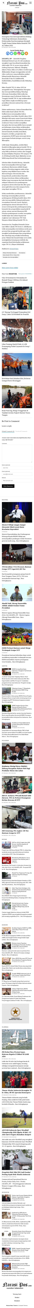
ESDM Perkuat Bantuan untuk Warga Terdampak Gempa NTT (16, 649)
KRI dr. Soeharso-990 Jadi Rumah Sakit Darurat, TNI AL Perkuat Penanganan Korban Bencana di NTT (16, 797)
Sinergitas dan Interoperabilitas (10, 257)
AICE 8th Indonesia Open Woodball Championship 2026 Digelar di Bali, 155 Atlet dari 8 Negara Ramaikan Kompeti (16, 1132)
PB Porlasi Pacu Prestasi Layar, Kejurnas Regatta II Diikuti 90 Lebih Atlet (15, 1054)
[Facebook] (7, 53)
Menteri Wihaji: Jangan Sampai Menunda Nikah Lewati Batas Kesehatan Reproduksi (13, 527)
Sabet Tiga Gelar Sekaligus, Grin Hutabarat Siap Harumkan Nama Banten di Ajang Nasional (21, 889)
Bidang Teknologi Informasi (9, 252)
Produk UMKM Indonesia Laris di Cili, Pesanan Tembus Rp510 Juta (21, 974)
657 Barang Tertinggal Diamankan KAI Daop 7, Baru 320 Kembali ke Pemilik (16, 313)
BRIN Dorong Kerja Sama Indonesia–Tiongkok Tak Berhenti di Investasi (21, 670)
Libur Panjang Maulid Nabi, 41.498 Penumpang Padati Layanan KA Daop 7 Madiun (16, 346)
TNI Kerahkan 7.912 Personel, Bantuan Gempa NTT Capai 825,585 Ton (16, 568)
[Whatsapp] (15, 53)
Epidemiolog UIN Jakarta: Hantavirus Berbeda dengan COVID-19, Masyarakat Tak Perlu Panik (21, 1215)
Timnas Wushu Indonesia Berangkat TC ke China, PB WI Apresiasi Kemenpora (17, 1091)
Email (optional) (6, 471)
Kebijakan (17, 1301)
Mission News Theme (11, 1305)
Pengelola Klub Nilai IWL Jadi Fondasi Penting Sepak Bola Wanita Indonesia (16, 1173)
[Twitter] (11, 53)
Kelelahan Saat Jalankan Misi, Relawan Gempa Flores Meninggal (16, 379)
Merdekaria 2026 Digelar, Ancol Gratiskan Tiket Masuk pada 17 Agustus (21, 859)
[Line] (22, 53)
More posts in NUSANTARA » (25, 273)
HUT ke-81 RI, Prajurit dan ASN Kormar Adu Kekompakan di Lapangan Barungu (21, 844)
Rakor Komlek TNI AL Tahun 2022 (11, 255)
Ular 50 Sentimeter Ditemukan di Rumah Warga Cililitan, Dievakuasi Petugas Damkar (15, 280)
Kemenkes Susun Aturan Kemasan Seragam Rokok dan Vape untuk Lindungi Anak (21, 1232)
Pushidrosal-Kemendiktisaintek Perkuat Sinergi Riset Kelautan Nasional (21, 724)
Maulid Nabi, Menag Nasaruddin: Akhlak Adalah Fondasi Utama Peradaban (14, 605)
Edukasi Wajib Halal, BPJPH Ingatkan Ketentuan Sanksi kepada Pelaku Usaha (22, 990)
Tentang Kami (17, 1294)
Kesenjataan (22, 252)
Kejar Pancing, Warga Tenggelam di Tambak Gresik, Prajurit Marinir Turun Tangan (16, 412)
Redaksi (17, 1297)
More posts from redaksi (10, 268)
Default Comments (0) (8, 431)
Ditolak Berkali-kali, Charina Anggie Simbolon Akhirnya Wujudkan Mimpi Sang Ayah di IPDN (20, 905)
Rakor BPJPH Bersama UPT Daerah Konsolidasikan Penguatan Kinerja (22, 959)
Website (4, 477)
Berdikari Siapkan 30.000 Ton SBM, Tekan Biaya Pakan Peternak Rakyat (21, 929)
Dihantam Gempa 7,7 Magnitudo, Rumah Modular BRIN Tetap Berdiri (21, 689)
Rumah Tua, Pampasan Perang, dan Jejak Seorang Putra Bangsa (22, 873)
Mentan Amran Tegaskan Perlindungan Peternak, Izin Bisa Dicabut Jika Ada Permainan (21, 944)
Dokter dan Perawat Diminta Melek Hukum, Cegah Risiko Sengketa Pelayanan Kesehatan (22, 1197)
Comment (4, 443)
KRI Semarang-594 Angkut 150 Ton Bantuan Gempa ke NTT (15, 832)
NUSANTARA (14, 249)
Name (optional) (6, 465)
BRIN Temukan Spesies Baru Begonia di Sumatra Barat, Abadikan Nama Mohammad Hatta (22, 707)
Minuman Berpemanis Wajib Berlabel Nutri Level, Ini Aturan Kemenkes (21, 1265)
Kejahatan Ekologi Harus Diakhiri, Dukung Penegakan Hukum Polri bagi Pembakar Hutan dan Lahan (16, 768)
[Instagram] (19, 53)
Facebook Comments (21, 431)
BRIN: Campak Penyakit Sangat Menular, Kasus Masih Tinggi (21, 1249)
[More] (26, 53)
